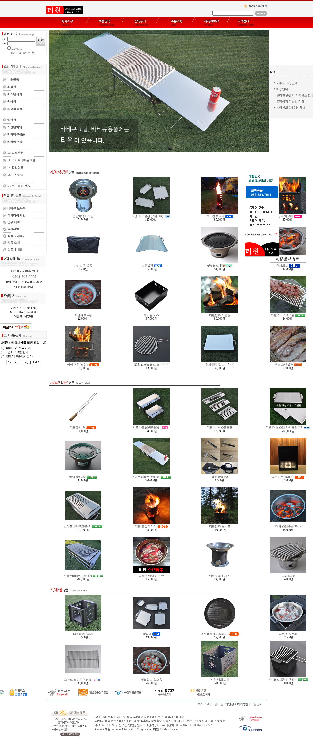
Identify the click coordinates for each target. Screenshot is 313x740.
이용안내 (256, 704)
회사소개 (204, 704)
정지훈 (179, 716)
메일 (108, 729)
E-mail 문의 (25, 287)
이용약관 (217, 704)
